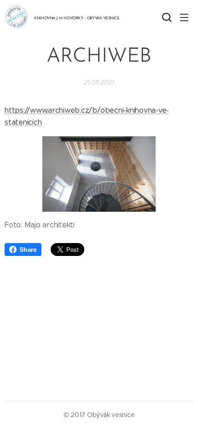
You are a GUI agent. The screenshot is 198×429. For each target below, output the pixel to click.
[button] (166, 17)
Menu (184, 17)
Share (28, 249)
